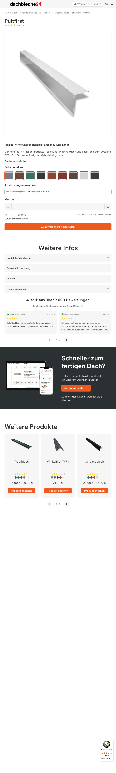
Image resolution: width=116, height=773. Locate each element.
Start (7, 12)
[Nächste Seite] (66, 340)
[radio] (9, 175)
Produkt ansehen (21, 490)
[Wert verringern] (8, 206)
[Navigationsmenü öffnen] (4, 4)
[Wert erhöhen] (108, 206)
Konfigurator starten (76, 388)
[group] (58, 175)
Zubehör (15, 12)
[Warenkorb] (106, 4)
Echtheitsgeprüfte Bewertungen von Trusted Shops (56, 306)
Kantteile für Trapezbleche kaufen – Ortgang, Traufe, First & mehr (51, 12)
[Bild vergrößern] (58, 82)
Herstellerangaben (17, 288)
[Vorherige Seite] (49, 340)
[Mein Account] (112, 4)
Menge (9, 199)
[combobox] (58, 191)
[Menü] (111, 741)
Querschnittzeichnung (18, 268)
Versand (11, 278)
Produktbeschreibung (18, 257)
